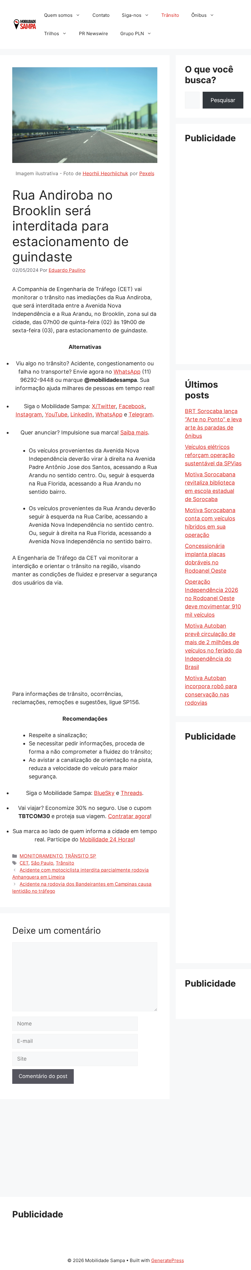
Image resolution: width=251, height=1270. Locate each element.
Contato (101, 15)
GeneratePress (167, 1260)
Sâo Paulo (42, 863)
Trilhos (51, 33)
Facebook (131, 406)
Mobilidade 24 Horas (106, 839)
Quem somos (58, 15)
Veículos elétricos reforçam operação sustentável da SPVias (213, 455)
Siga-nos (131, 15)
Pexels (146, 173)
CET (24, 863)
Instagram (29, 414)
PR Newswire (93, 33)
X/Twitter (104, 406)
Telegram (141, 414)
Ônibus (199, 15)
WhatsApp (127, 371)
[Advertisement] (84, 638)
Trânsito (170, 15)
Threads (131, 793)
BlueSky (104, 793)
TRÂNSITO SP (80, 856)
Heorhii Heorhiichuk (105, 173)
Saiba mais (134, 432)
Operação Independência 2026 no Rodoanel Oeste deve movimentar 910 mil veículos (213, 598)
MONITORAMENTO (41, 856)
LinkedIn (81, 414)
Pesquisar (223, 100)
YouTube (56, 414)
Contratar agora (129, 816)
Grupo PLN (132, 33)
